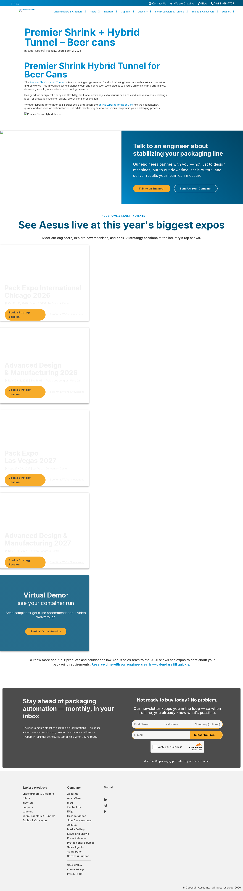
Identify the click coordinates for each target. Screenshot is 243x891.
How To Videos (76, 815)
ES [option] (17, 4)
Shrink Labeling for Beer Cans (116, 104)
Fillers (93, 11)
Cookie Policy (74, 865)
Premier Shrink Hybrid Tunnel (47, 82)
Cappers (126, 11)
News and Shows (78, 833)
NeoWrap (150, 25)
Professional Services (80, 842)
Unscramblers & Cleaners (68, 11)
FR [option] (13, 4)
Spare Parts (74, 851)
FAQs (70, 811)
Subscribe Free (204, 735)
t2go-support (36, 50)
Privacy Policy (74, 873)
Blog (203, 3)
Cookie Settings (75, 869)
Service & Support (78, 856)
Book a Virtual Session (45, 631)
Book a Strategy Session (20, 314)
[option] (12, 3)
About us (72, 793)
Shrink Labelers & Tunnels (169, 11)
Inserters (108, 11)
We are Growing (183, 3)
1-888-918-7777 (223, 3)
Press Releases (76, 838)
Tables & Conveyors (203, 11)
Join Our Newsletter (79, 820)
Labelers (143, 11)
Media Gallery (76, 829)
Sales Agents (75, 847)
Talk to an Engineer (152, 188)
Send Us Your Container (196, 188)
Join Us (72, 824)
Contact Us (159, 3)
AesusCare (74, 798)
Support (226, 11)
